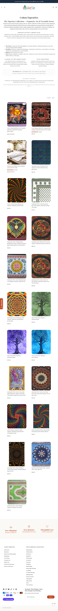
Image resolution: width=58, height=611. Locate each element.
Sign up (51, 597)
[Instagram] (6, 589)
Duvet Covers (30, 576)
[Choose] (24, 200)
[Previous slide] (9, 114)
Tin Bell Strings (30, 572)
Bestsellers (29, 550)
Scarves (28, 562)
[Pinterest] (16, 589)
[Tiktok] (11, 589)
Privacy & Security (9, 564)
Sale (27, 582)
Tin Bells (28, 570)
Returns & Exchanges (10, 554)
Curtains (28, 560)
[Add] (24, 124)
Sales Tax (6, 562)
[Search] (4, 7)
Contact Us (7, 560)
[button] (53, 97)
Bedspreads (29, 574)
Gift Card (6, 550)
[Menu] (1, 7)
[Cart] (56, 7)
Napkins (28, 556)
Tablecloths (29, 552)
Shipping (6, 556)
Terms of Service (8, 566)
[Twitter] (13, 589)
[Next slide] (24, 114)
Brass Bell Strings (31, 568)
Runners (28, 554)
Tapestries (29, 578)
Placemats (29, 558)
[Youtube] (8, 589)
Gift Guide (29, 580)
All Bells (28, 564)
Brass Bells (29, 566)
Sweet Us (9, 607)
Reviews (6, 552)
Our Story (6, 558)
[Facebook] (4, 589)
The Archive (29, 585)
